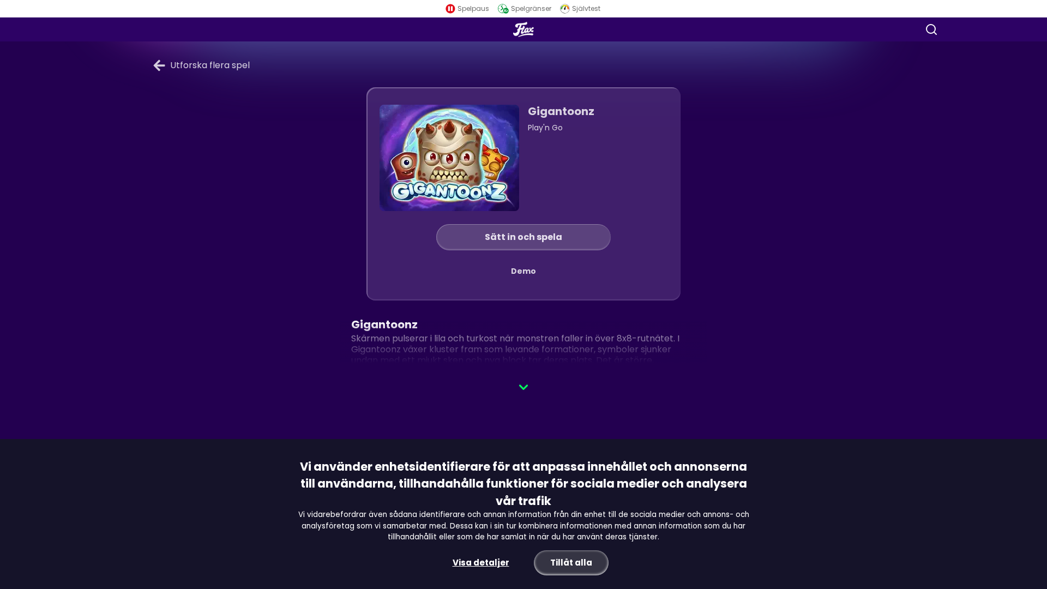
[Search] (931, 29)
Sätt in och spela (523, 237)
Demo (523, 271)
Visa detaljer (481, 562)
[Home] (523, 29)
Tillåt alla (571, 562)
